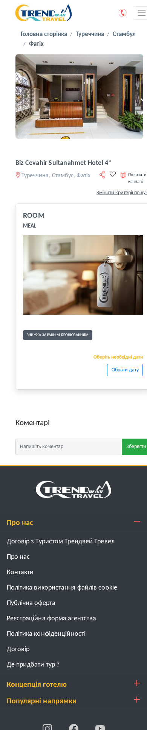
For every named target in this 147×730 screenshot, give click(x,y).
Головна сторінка (44, 34)
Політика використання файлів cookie (62, 587)
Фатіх (36, 44)
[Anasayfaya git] (73, 489)
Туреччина (90, 34)
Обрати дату (125, 370)
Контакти (20, 572)
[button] (18, 106)
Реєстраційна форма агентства (51, 618)
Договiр (18, 649)
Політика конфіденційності (46, 634)
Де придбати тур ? (33, 664)
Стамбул (124, 34)
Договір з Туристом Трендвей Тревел (61, 541)
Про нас (18, 557)
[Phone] (122, 12)
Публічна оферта (31, 603)
